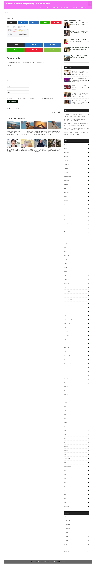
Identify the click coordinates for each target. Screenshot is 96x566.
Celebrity (66, 172)
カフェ (66, 303)
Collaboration (67, 176)
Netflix (65, 251)
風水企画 (66, 506)
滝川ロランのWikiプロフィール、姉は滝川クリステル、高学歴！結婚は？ (80, 73)
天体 (65, 410)
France (66, 216)
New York (66, 255)
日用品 (66, 450)
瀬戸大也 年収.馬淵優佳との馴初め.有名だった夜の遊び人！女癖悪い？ (79, 48)
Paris (65, 259)
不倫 (65, 383)
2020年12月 (67, 520)
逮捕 (65, 482)
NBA (65, 247)
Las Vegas (66, 239)
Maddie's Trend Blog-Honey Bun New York (28, 3)
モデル (66, 375)
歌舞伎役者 (67, 458)
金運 (65, 486)
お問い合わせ (75, 7)
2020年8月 (66, 536)
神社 (65, 470)
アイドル (66, 287)
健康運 (66, 394)
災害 (65, 462)
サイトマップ (83, 7)
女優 (65, 414)
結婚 (65, 474)
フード (66, 359)
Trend (65, 271)
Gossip (66, 220)
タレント (66, 327)
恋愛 (65, 430)
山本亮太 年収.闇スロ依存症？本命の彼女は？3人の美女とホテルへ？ (79, 32)
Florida (66, 208)
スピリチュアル (68, 319)
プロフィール (67, 363)
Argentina (66, 152)
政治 (65, 442)
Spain (65, 267)
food (65, 212)
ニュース (66, 347)
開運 (65, 490)
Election (66, 196)
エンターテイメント (69, 299)
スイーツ (66, 315)
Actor (65, 144)
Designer (66, 192)
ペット (66, 367)
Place (65, 263)
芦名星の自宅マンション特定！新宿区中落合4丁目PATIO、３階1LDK (79, 23)
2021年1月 (66, 516)
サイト (8, 92)
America (66, 148)
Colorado (66, 180)
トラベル (66, 335)
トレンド (66, 339)
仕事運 (66, 387)
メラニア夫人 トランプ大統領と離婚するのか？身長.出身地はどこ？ (79, 102)
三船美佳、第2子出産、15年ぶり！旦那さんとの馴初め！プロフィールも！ (79, 40)
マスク (66, 371)
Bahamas (66, 160)
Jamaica (66, 232)
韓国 (65, 498)
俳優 (65, 391)
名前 (8, 80)
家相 (65, 426)
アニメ (66, 295)
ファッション (67, 355)
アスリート (67, 291)
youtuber (66, 279)
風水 (65, 502)
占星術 (66, 402)
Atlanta (66, 156)
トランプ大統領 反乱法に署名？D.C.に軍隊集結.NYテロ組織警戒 (79, 80)
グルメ (66, 307)
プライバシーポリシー (65, 7)
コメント (9, 65)
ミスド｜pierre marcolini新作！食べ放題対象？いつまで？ (79, 87)
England (66, 200)
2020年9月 (66, 532)
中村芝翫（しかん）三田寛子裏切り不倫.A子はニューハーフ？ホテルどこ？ (80, 95)
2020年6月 (66, 544)
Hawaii (66, 224)
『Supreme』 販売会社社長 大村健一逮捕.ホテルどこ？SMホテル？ (79, 56)
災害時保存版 (67, 466)
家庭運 (66, 422)
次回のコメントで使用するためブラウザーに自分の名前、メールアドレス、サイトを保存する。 (30, 98)
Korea (65, 235)
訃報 (65, 478)
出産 (65, 398)
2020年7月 (66, 540)
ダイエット (67, 331)
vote (65, 275)
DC (65, 188)
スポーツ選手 (67, 323)
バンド (66, 351)
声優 (65, 406)
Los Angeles (67, 243)
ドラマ (66, 343)
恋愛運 (66, 434)
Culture (66, 184)
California (66, 168)
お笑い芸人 (67, 283)
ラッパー (66, 379)
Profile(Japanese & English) (52, 7)
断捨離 (66, 446)
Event (65, 204)
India (65, 228)
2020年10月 (67, 528)
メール (8, 86)
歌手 (65, 454)
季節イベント (67, 418)
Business (66, 164)
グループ (66, 311)
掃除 (65, 438)
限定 (65, 494)
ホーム (41, 7)
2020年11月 (67, 524)
